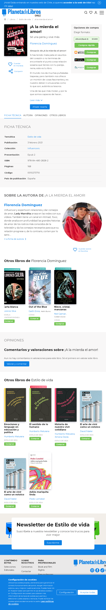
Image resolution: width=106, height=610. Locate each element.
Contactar (26, 571)
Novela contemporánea (11, 316)
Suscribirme (53, 542)
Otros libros (58, 115)
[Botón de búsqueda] (86, 13)
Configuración (66, 592)
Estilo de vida (34, 136)
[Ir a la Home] (5, 19)
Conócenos (26, 567)
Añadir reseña (40, 107)
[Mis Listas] (90, 12)
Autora (28, 115)
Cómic (32, 315)
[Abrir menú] (102, 12)
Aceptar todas (87, 592)
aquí (10, 6)
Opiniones (41, 115)
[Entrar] (94, 12)
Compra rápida (86, 45)
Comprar (91, 52)
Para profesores (45, 574)
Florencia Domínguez (23, 205)
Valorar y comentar (17, 364)
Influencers (33, 148)
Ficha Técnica (12, 115)
